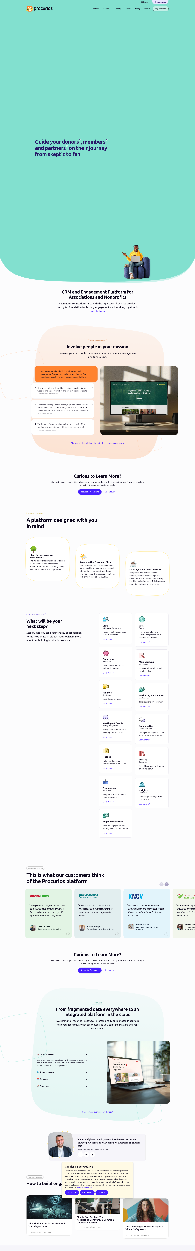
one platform (97, 311)
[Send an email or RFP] (86, 1154)
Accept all (71, 1192)
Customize (87, 1192)
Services (128, 9)
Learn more (107, 639)
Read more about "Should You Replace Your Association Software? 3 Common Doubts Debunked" (97, 1210)
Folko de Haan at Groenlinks (48, 913)
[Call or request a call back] (80, 1154)
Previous (161, 884)
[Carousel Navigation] (140, 875)
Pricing (137, 9)
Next (167, 884)
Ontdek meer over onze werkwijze (97, 1112)
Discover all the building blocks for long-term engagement (97, 443)
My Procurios (161, 2)
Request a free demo (90, 492)
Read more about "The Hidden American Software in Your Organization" (49, 1215)
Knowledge (117, 9)
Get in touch (109, 491)
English (146, 2)
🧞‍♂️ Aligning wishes (45, 1072)
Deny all (101, 1192)
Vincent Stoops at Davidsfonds (97, 913)
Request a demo (160, 9)
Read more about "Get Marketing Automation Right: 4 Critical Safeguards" (145, 1218)
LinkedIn (92, 1154)
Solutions (106, 9)
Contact (147, 9)
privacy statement (84, 1187)
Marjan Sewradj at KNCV (146, 913)
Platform (96, 9)
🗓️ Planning (42, 1079)
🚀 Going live (43, 1086)
